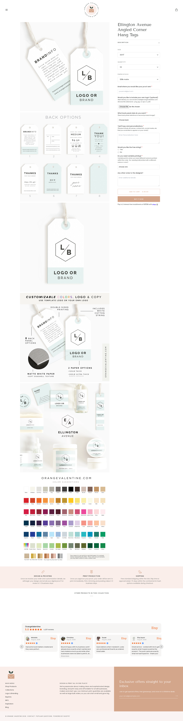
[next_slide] (161, 647)
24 (121, 67)
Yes (121, 149)
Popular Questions (44, 716)
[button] (63, 656)
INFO (7, 700)
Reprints (8, 697)
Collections (9, 690)
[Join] (176, 696)
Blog (7, 707)
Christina (67, 637)
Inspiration (9, 704)
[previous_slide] (22, 647)
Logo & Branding (11, 693)
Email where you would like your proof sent (134, 87)
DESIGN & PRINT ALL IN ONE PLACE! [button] (73, 683)
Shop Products (11, 686)
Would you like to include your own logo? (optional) (138, 98)
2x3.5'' (122, 55)
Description (123, 42)
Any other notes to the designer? (130, 173)
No (121, 152)
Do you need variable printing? (129, 156)
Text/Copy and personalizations (130, 126)
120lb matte (124, 79)
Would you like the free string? (129, 147)
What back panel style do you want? (132, 113)
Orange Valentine (14, 716)
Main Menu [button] (10, 683)
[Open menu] (8, 10)
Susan (102, 637)
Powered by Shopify (61, 716)
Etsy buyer (139, 637)
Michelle (32, 637)
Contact (31, 716)
